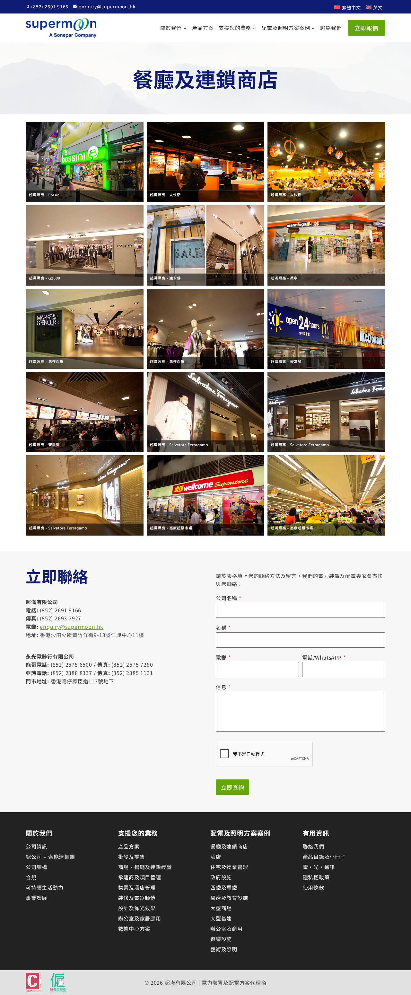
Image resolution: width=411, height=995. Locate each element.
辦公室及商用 (226, 928)
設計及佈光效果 (137, 908)
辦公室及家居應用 (139, 918)
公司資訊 (36, 846)
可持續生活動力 (45, 887)
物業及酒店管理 (137, 887)
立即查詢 (232, 787)
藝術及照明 (223, 949)
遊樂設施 (221, 939)
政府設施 (221, 877)
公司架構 (36, 867)
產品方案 (203, 27)
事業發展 (36, 898)
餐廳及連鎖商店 (229, 846)
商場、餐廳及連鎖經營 (145, 867)
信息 (223, 687)
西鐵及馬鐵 (223, 887)
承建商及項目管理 (139, 877)
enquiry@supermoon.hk (71, 626)
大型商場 (221, 908)
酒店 (215, 856)
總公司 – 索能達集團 (50, 856)
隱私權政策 (316, 877)
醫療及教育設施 (229, 898)
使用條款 (313, 887)
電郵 (223, 657)
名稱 (223, 627)
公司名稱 (228, 598)
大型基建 (221, 918)
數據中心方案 (134, 928)
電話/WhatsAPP (324, 657)
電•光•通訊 (319, 867)
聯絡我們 (331, 27)
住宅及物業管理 (229, 867)
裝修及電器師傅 (137, 898)
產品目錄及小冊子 (324, 856)
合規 (31, 877)
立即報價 (366, 28)
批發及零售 (131, 856)
